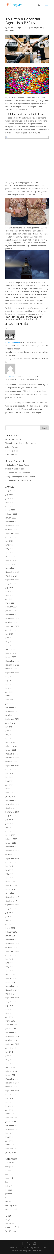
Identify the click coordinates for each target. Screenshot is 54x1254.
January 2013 (10, 1121)
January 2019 (10, 843)
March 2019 (10, 835)
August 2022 (10, 676)
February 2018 (11, 885)
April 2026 (9, 506)
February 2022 (11, 699)
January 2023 (10, 657)
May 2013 (9, 1106)
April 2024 (9, 599)
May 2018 (9, 874)
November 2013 (12, 1083)
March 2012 (10, 1145)
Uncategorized (36, 27)
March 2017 (10, 928)
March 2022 (10, 696)
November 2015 (12, 990)
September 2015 (12, 997)
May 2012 (9, 1137)
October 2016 (11, 947)
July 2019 (9, 819)
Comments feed (12, 1227)
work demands (11, 1209)
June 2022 (9, 684)
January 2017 (10, 936)
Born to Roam (11, 454)
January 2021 (10, 750)
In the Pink (9, 1186)
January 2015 (10, 1028)
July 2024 (9, 587)
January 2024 (10, 610)
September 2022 (12, 672)
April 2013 (9, 1110)
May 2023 (9, 641)
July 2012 (9, 1133)
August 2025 (10, 537)
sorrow (8, 1201)
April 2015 (9, 1017)
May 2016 (9, 966)
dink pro (8, 1174)
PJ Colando (9, 376)
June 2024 (9, 591)
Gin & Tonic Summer (13, 439)
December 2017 (11, 893)
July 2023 (9, 634)
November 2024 (12, 572)
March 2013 (10, 1114)
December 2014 (11, 1032)
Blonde (8, 1170)
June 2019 (9, 823)
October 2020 (11, 761)
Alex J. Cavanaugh (12, 342)
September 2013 (12, 1090)
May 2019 (9, 827)
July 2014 (9, 1052)
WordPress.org (11, 1231)
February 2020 (11, 792)
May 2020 (9, 781)
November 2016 (12, 943)
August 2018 (10, 862)
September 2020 (12, 765)
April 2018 (9, 878)
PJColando (12, 27)
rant (7, 1197)
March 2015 (10, 1021)
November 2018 (12, 850)
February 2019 (11, 839)
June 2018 (9, 870)
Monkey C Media (35, 1250)
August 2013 (10, 1094)
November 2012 (12, 1129)
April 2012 (9, 1141)
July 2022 (9, 680)
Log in (7, 1219)
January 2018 (10, 889)
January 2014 (10, 1075)
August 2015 (10, 1001)
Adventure (9, 1163)
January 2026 (10, 518)
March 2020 (10, 788)
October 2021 (11, 715)
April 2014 (9, 1063)
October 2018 (11, 854)
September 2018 (12, 858)
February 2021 (11, 746)
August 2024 (10, 583)
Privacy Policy (33, 1247)
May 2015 (9, 1013)
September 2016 (12, 951)
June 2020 (9, 777)
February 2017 (11, 932)
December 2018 (11, 846)
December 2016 (11, 939)
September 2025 (12, 533)
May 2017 (9, 920)
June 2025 (9, 545)
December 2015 (11, 986)
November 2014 (12, 1036)
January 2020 (10, 796)
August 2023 (10, 630)
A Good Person (11, 447)
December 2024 (11, 568)
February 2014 (11, 1071)
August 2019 (10, 816)
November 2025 (12, 525)
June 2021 (9, 730)
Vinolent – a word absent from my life (20, 443)
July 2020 (9, 773)
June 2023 (9, 637)
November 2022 (12, 665)
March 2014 (10, 1067)
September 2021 (12, 719)
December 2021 (11, 707)
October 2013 (11, 1086)
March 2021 (10, 742)
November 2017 (12, 897)
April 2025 (9, 552)
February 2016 (11, 978)
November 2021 (12, 711)
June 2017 (9, 916)
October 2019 (11, 808)
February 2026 (11, 514)
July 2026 (9, 494)
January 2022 (10, 703)
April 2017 (9, 924)
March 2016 (10, 974)
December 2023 (11, 614)
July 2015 (9, 1005)
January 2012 (10, 1152)
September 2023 (12, 626)
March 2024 (10, 603)
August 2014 (10, 1048)
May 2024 (9, 595)
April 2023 (9, 645)
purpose (8, 1194)
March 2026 (10, 510)
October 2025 (11, 529)
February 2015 (11, 1025)
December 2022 (11, 661)
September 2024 (12, 579)
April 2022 (9, 692)
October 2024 (11, 576)
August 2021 (10, 723)
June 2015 (9, 1009)
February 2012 (11, 1148)
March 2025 (10, 556)
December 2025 (11, 521)
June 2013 (9, 1102)
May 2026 (9, 502)
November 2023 (12, 618)
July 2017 (9, 912)
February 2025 (11, 560)
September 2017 (12, 905)
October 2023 (11, 622)
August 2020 (10, 769)
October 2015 (11, 994)
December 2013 (11, 1079)
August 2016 (10, 955)
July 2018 (9, 866)
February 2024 (11, 607)
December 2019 (11, 800)
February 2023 (11, 653)
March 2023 (10, 649)
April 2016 (9, 970)
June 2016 (9, 963)
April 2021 (9, 738)
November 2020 (12, 757)
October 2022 (11, 669)
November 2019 (12, 804)
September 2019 (12, 812)
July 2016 (9, 959)
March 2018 (10, 881)
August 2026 (10, 490)
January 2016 (10, 982)
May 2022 (9, 688)
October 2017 (11, 901)
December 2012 (11, 1125)
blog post (9, 1166)
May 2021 (9, 734)
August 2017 (10, 908)
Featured (9, 1178)
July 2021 (9, 727)
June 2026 (9, 498)
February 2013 (11, 1117)
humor (8, 1182)
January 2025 (10, 564)
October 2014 (11, 1040)
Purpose (8, 1190)
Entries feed (10, 1223)
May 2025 (9, 549)
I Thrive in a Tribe (12, 451)
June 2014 (9, 1055)
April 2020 (9, 785)
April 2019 (9, 831)
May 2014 (9, 1059)
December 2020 (11, 754)
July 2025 (9, 541)
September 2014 (12, 1044)
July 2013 (9, 1098)
